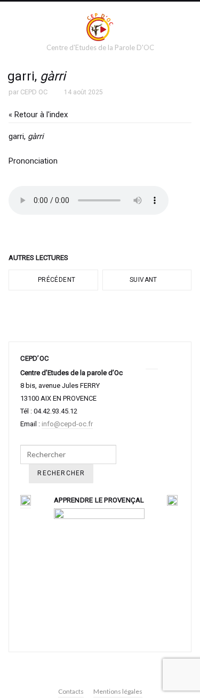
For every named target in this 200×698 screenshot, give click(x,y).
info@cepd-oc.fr (67, 424)
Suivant (144, 279)
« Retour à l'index (38, 114)
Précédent (56, 279)
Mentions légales (117, 691)
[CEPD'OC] (100, 26)
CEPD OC (33, 92)
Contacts (71, 691)
